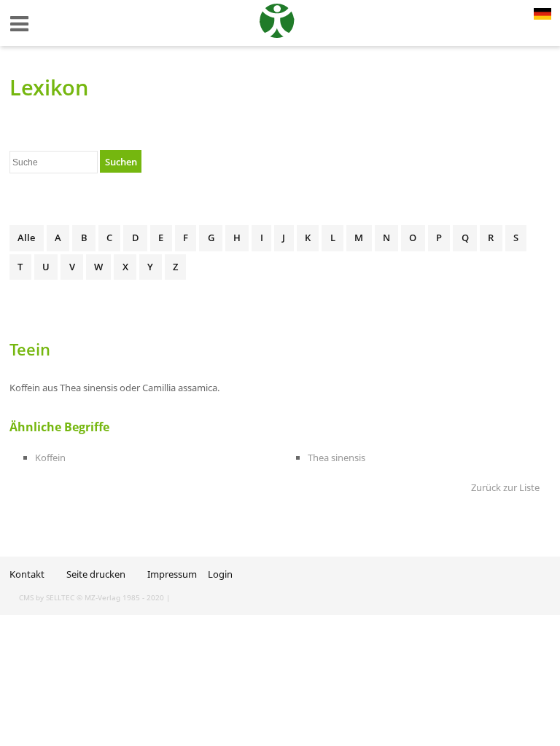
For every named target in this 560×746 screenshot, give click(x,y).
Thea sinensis (336, 457)
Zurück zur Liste (505, 487)
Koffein (50, 457)
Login (220, 574)
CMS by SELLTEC (46, 597)
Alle (26, 237)
